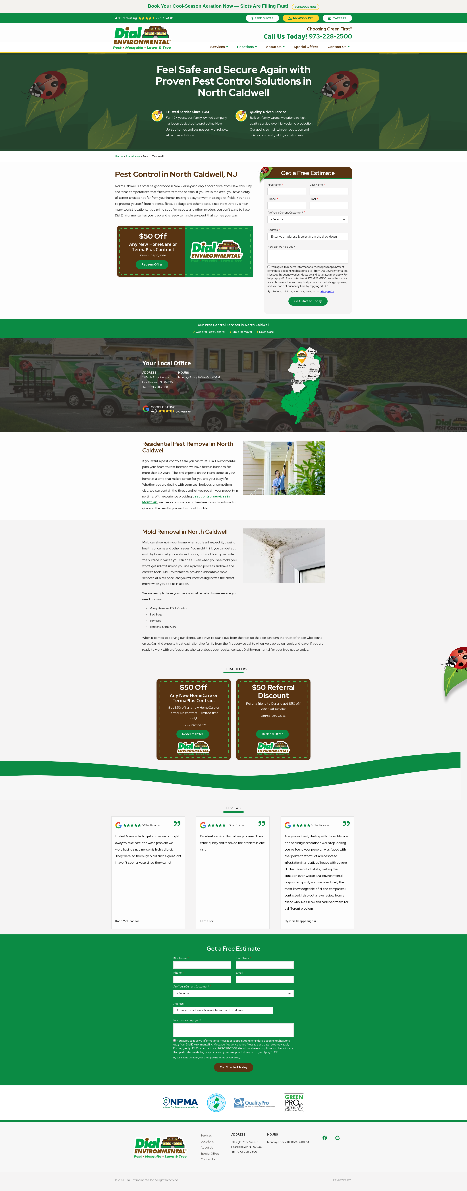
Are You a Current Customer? (285, 212)
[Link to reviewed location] (148, 825)
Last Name (316, 185)
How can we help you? (281, 247)
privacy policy (327, 291)
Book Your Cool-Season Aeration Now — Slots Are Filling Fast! (232, 6)
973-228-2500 (158, 387)
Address (273, 230)
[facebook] (325, 1137)
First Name (274, 185)
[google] (337, 1137)
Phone (272, 199)
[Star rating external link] (174, 18)
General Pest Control (210, 332)
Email (313, 199)
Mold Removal (242, 332)
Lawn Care (266, 332)
